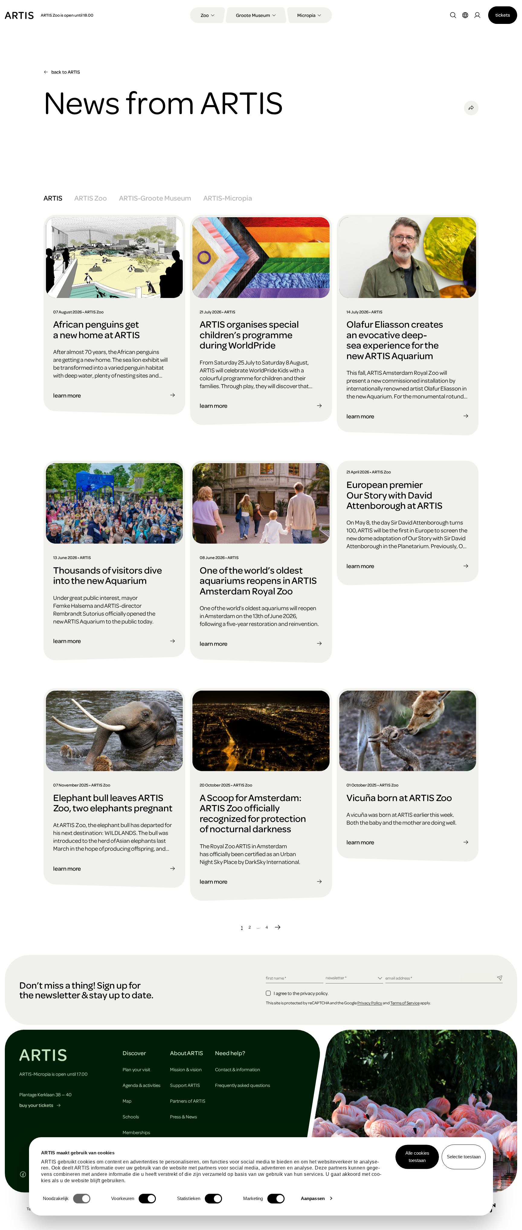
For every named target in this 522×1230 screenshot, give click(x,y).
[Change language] (465, 15)
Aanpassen (313, 1198)
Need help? (230, 1053)
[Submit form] (500, 977)
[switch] (147, 1198)
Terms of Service (405, 1002)
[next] (277, 927)
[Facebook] (23, 1174)
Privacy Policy (369, 1002)
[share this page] (471, 108)
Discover (134, 1053)
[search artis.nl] (453, 15)
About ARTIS (186, 1053)
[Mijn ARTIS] (477, 15)
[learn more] (114, 307)
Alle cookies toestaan (417, 1156)
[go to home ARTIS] (19, 14)
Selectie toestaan (464, 1156)
